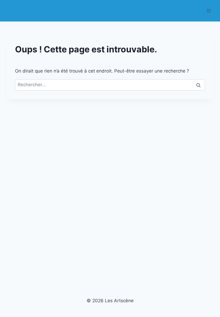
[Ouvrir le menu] (209, 10)
